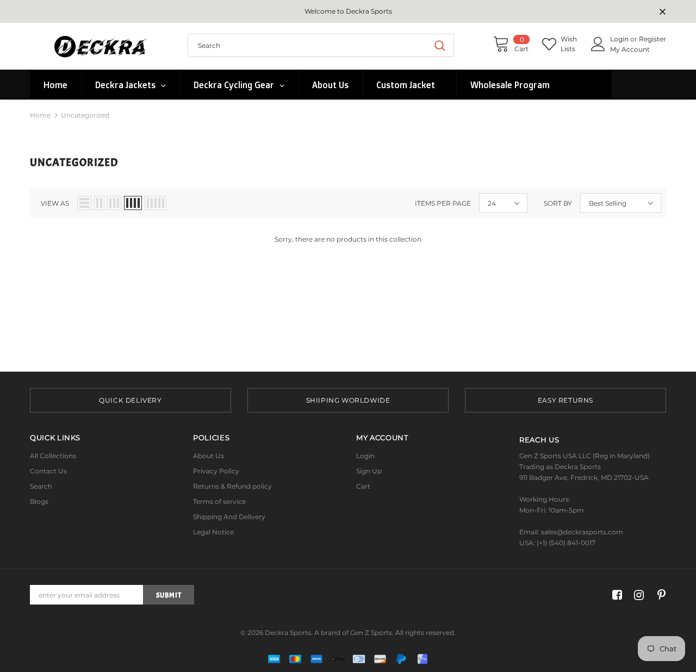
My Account (630, 49)
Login (620, 39)
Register (652, 39)
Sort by (558, 203)
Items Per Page (443, 203)
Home (40, 115)
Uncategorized (85, 115)
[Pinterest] (659, 595)
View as (55, 203)
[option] (130, 400)
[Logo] (100, 46)
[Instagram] (637, 595)
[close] (662, 12)
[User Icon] (598, 44)
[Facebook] (615, 595)
